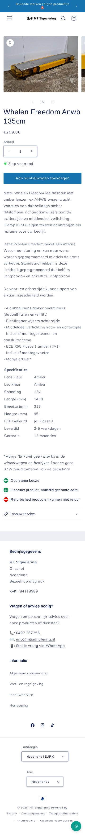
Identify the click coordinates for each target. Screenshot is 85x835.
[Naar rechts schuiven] (53, 102)
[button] (9, 18)
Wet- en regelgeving (26, 684)
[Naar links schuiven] (32, 102)
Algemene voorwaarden (29, 673)
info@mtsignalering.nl (35, 639)
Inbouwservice (21, 695)
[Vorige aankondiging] (9, 6)
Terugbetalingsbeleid (63, 813)
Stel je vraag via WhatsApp (40, 645)
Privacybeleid (26, 820)
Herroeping (18, 705)
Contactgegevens (33, 813)
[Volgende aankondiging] (76, 6)
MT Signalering (40, 807)
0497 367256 (28, 633)
